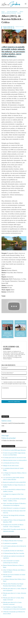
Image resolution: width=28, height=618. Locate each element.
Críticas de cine (8, 28)
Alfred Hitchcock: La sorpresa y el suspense (14, 508)
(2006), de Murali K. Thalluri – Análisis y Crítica (14, 500)
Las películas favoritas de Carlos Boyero (13, 551)
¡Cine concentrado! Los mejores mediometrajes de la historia (11, 562)
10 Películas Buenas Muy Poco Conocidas (13, 553)
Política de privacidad (8, 438)
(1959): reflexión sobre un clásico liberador (13, 479)
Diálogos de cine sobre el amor (11, 466)
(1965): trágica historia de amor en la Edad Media (14, 454)
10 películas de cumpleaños (10, 543)
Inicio (3, 11)
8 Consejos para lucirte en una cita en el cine (14, 458)
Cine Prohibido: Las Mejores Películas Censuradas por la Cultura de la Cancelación (14, 608)
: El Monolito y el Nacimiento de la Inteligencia (14, 504)
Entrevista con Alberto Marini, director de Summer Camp (7, 334)
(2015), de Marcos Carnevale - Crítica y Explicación (13, 526)
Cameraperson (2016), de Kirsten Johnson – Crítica (20, 334)
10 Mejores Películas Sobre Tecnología (13, 541)
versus (15, 460)
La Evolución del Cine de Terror (11, 463)
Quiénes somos (6, 421)
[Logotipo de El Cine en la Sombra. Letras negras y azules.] (10, 4)
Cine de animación (12, 11)
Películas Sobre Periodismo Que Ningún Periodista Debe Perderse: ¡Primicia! (13, 585)
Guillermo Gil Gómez (19, 26)
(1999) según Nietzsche (14, 450)
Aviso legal (5, 435)
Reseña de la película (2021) (14, 482)
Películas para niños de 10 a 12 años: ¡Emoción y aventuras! (12, 603)
